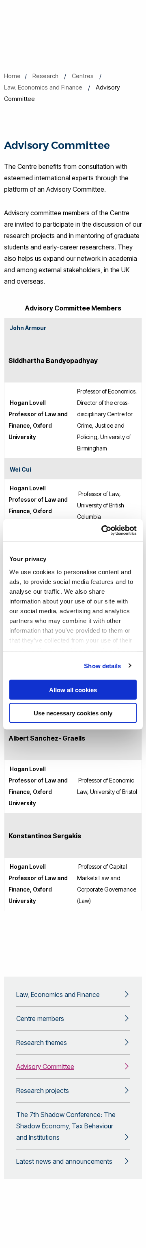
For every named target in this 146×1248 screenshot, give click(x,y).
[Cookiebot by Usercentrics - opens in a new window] (103, 530)
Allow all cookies (73, 689)
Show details (102, 665)
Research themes (41, 1042)
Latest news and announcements (64, 1161)
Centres (83, 76)
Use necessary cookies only (73, 712)
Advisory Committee (45, 1066)
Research (45, 76)
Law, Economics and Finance (43, 87)
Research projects (42, 1090)
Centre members (40, 1018)
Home (12, 76)
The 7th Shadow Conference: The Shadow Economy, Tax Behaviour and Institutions (66, 1125)
